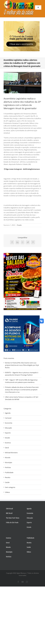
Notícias (8, 467)
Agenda (7, 413)
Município (8, 462)
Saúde (7, 482)
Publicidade (9, 472)
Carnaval (8, 418)
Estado (19, 225)
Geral (7, 448)
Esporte (8, 433)
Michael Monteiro (11, 452)
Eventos (8, 443)
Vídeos (7, 492)
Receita (7, 477)
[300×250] (22, 22)
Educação (8, 428)
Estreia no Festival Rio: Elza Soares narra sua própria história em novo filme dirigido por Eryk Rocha (22, 365)
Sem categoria (10, 487)
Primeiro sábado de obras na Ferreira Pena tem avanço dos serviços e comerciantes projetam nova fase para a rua (22, 389)
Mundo (7, 457)
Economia (8, 423)
